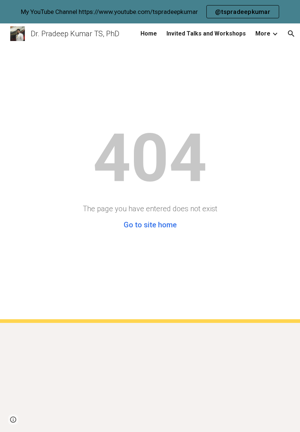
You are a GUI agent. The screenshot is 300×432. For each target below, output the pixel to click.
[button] (291, 33)
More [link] (262, 33)
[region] (150, 11)
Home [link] (148, 33)
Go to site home (150, 224)
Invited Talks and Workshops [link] (206, 33)
